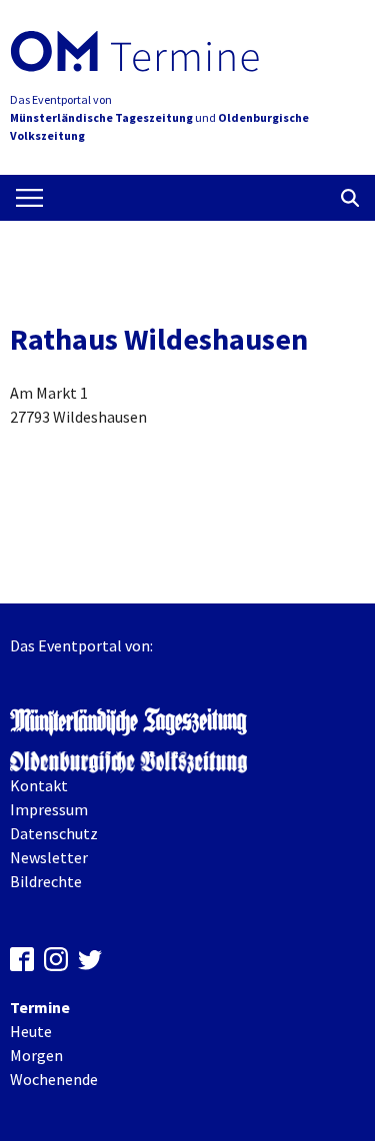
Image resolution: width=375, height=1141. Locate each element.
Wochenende (54, 1079)
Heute (31, 1031)
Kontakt (39, 785)
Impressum (49, 809)
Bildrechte (46, 881)
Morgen (36, 1055)
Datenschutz (54, 833)
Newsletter (49, 857)
